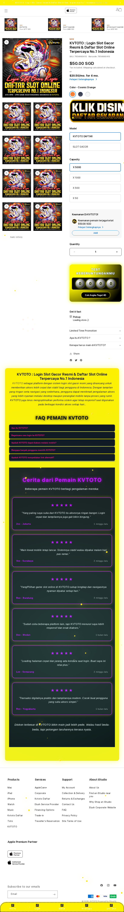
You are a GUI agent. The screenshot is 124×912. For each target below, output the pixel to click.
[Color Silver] (87, 94)
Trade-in (39, 815)
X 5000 (77, 167)
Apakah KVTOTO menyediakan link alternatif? (32, 457)
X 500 (76, 188)
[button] (6, 10)
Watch (11, 804)
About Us (94, 787)
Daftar (62, 908)
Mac (10, 787)
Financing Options (44, 810)
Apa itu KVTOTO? (19, 428)
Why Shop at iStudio (100, 802)
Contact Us (68, 804)
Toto (10, 821)
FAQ (64, 810)
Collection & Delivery (73, 793)
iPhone (11, 799)
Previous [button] (3, 2)
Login (37, 908)
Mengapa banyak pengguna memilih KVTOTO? (33, 450)
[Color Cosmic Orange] (73, 94)
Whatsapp (87, 908)
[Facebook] (72, 361)
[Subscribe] (54, 894)
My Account (68, 787)
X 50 (75, 198)
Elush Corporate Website (102, 807)
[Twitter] (77, 361)
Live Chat (111, 908)
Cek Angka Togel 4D (95, 295)
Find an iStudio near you (100, 795)
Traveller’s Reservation (47, 821)
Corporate (40, 793)
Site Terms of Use (71, 821)
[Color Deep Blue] (80, 94)
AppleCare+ (41, 787)
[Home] (56, 11)
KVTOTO (17, 383)
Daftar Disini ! (102, 3)
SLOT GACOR (80, 146)
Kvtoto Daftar (15, 815)
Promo (13, 908)
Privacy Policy (69, 815)
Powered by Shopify (107, 901)
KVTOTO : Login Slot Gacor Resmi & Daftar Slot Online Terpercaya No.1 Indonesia (62, 3)
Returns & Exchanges (73, 799)
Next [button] (120, 2)
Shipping (87, 68)
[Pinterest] (82, 361)
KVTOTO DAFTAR (83, 136)
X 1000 (76, 177)
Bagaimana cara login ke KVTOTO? (27, 435)
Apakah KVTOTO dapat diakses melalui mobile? (33, 443)
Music (11, 810)
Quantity (75, 244)
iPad (10, 793)
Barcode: (93, 56)
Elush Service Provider (47, 804)
